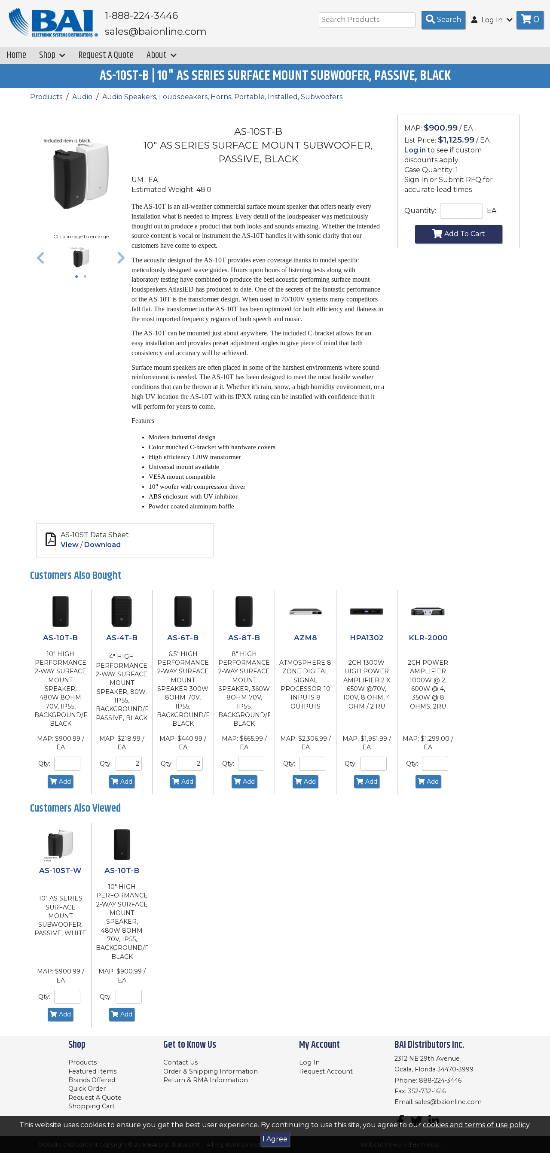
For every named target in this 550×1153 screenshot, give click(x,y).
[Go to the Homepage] (53, 23)
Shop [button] (48, 55)
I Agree (275, 1139)
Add (65, 781)
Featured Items (92, 1071)
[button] (40, 258)
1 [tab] (78, 277)
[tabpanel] (81, 258)
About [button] (157, 55)
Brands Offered (91, 1080)
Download (102, 545)
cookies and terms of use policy (476, 1125)
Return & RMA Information (205, 1080)
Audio (82, 97)
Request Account (326, 1071)
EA (491, 211)
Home (16, 55)
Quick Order (87, 1088)
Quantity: (420, 211)
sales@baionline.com (448, 1102)
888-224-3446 (440, 1080)
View (70, 545)
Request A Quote (106, 55)
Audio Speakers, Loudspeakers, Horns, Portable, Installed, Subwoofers (222, 97)
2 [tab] (87, 277)
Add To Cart (464, 234)
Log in (415, 150)
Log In (309, 1062)
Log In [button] (492, 20)
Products (46, 97)
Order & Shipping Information (210, 1071)
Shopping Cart (91, 1106)
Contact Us (180, 1062)
